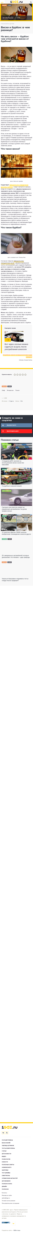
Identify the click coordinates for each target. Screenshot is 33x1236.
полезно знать (7, 1183)
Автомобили (6, 1181)
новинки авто (6, 1167)
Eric (22, 401)
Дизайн (4, 1186)
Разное (17, 390)
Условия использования (8, 1200)
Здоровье (5, 1170)
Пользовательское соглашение (10, 1203)
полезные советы (8, 1164)
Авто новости (6, 444)
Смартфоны (6, 1175)
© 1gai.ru (11, 401)
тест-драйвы (6, 1172)
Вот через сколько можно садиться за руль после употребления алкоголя (16, 346)
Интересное (10, 390)
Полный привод (7, 1140)
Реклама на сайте (7, 1195)
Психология (6, 1159)
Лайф (9, 5)
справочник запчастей (9, 1178)
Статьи (4, 469)
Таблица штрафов (8, 1145)
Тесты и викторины (8, 1148)
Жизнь (4, 5)
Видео (4, 1156)
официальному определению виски (12, 262)
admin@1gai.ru (6, 1198)
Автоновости (6, 1153)
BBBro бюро (17, 1230)
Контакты (4, 1192)
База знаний (6, 1142)
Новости (5, 1162)
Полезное (5, 1189)
